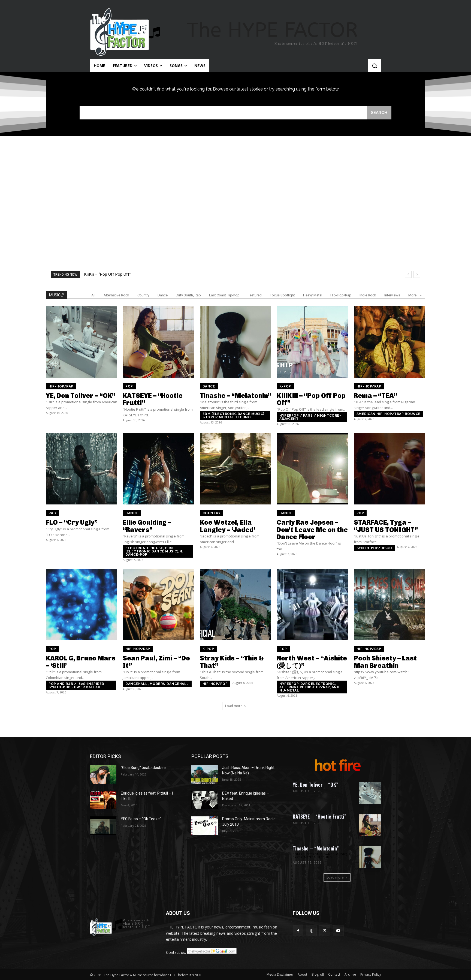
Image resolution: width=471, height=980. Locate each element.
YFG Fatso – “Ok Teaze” (141, 819)
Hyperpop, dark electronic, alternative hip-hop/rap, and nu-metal (309, 687)
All (93, 295)
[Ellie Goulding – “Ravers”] (158, 468)
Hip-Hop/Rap (340, 295)
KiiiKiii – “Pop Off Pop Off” (107, 274)
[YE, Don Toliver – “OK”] (81, 342)
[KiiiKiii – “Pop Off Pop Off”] (312, 342)
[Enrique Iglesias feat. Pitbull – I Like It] (103, 800)
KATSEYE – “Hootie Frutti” (153, 399)
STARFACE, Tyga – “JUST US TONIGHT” (386, 525)
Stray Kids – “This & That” (232, 661)
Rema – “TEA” (375, 395)
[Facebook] (298, 930)
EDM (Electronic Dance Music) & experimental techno (233, 415)
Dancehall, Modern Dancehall (157, 684)
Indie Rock (368, 295)
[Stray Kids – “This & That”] (235, 604)
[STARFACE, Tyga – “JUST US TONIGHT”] (389, 468)
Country (143, 295)
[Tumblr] (311, 930)
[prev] (408, 274)
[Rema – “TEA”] (389, 342)
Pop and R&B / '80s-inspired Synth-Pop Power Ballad (76, 685)
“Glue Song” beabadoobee (143, 767)
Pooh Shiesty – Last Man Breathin (385, 661)
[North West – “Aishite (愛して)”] (312, 604)
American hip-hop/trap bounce (389, 414)
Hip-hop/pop (215, 684)
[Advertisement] (235, 190)
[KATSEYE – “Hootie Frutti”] (158, 342)
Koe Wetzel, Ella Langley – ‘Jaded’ (227, 525)
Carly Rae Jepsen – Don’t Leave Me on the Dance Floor (312, 529)
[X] (324, 930)
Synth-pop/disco (374, 548)
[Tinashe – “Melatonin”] (235, 342)
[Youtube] (338, 930)
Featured (255, 295)
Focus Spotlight (282, 295)
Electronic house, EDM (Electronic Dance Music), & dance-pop (154, 551)
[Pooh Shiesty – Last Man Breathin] (389, 604)
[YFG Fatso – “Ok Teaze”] (103, 825)
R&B (52, 513)
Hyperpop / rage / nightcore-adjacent (310, 417)
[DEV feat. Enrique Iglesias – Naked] (204, 800)
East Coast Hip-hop (224, 295)
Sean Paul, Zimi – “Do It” (156, 661)
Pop (129, 386)
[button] (374, 65)
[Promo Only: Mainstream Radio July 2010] (204, 825)
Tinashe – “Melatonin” (235, 395)
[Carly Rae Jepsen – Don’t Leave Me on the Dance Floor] (312, 468)
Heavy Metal (312, 295)
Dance (163, 295)
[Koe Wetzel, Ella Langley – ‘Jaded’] (235, 468)
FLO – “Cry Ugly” (72, 522)
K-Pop (285, 386)
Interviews (392, 295)
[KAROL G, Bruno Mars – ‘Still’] (81, 604)
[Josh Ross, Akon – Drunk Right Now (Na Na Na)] (204, 774)
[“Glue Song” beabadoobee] (103, 774)
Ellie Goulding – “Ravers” (147, 525)
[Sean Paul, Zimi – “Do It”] (158, 604)
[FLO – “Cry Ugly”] (81, 468)
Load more (233, 706)
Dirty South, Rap (188, 295)
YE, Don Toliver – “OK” (80, 395)
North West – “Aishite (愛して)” (312, 661)
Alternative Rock (116, 295)
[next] (416, 274)
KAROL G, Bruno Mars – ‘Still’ (81, 661)
